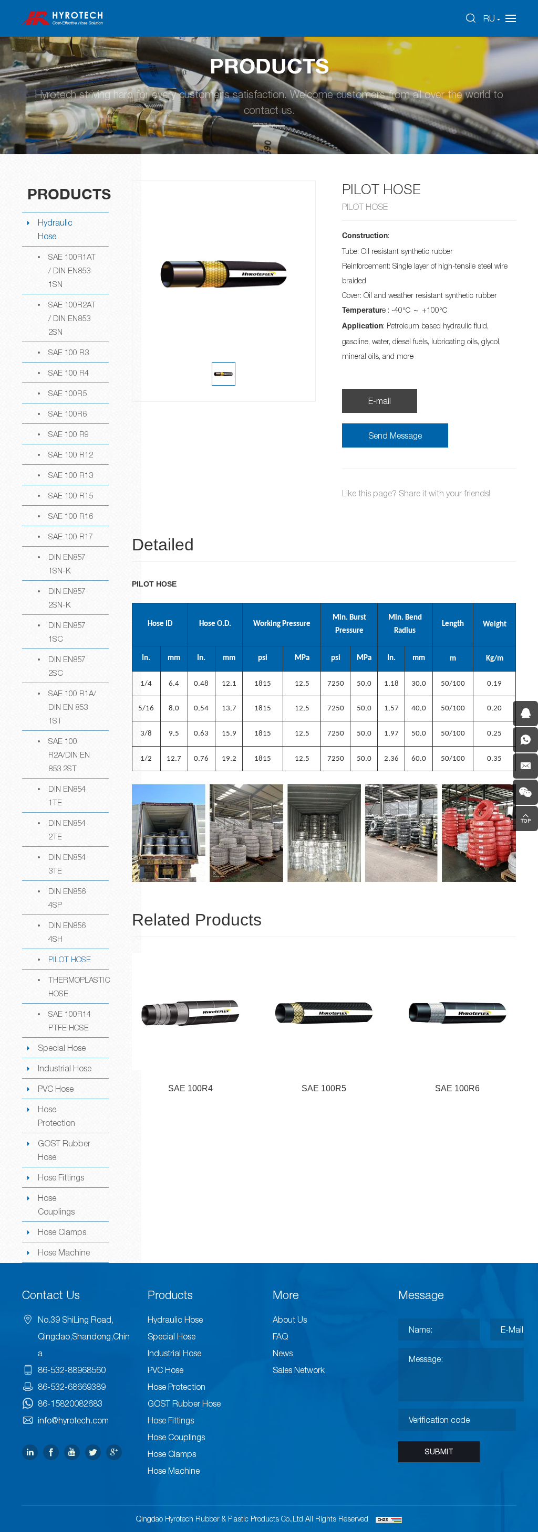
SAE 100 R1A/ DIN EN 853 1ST (72, 706)
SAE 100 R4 (68, 372)
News (283, 1353)
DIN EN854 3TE (67, 863)
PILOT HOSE (69, 959)
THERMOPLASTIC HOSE (78, 986)
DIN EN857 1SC (67, 631)
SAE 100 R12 (70, 454)
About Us (290, 1319)
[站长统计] (389, 1519)
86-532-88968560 (72, 1370)
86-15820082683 (70, 1403)
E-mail (379, 401)
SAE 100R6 (67, 413)
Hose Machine (64, 1252)
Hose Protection (56, 1115)
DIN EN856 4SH (67, 931)
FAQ (280, 1336)
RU (489, 18)
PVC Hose (56, 1088)
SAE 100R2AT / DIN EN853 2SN (72, 318)
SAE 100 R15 (70, 495)
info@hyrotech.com (73, 1420)
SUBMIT (439, 1452)
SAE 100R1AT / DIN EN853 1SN (72, 270)
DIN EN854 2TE (67, 829)
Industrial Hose (64, 1068)
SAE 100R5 (67, 393)
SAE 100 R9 (68, 434)
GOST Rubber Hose (64, 1150)
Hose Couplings (56, 1204)
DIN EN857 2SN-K (67, 597)
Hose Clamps (62, 1232)
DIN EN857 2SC (67, 665)
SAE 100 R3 (68, 352)
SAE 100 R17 (70, 536)
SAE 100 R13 (70, 475)
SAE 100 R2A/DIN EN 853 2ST (69, 754)
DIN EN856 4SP (67, 897)
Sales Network (299, 1370)
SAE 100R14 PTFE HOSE (69, 1020)
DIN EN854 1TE (67, 795)
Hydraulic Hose (55, 229)
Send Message (395, 435)
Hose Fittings (61, 1177)
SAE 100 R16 (70, 515)
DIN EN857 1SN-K (67, 563)
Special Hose (62, 1047)
